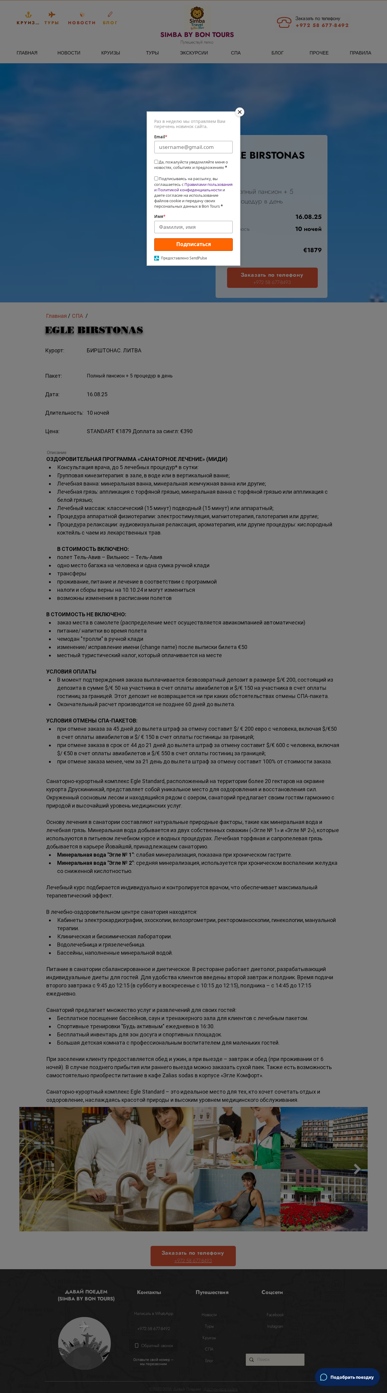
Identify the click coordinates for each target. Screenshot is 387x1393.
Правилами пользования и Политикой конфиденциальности (193, 187)
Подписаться (193, 244)
